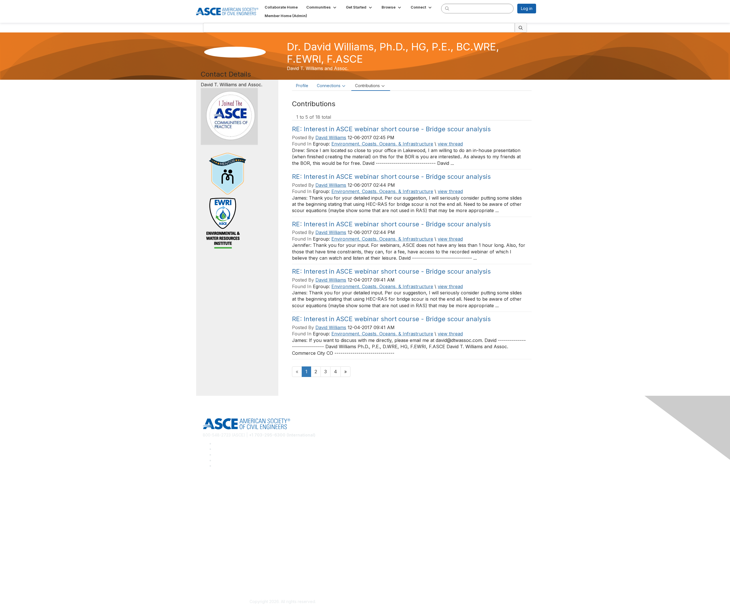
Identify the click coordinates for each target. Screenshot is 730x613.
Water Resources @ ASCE (227, 488)
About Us (211, 566)
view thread (450, 144)
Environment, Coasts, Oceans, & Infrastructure (382, 144)
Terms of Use (215, 574)
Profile (302, 85)
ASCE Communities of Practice (231, 505)
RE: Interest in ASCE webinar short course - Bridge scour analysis (391, 129)
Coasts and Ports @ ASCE (227, 496)
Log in (526, 8)
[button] (322, 7)
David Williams (330, 137)
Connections (328, 85)
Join (207, 527)
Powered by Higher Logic (447, 602)
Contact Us (213, 544)
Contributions (367, 85)
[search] (447, 8)
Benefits (210, 535)
